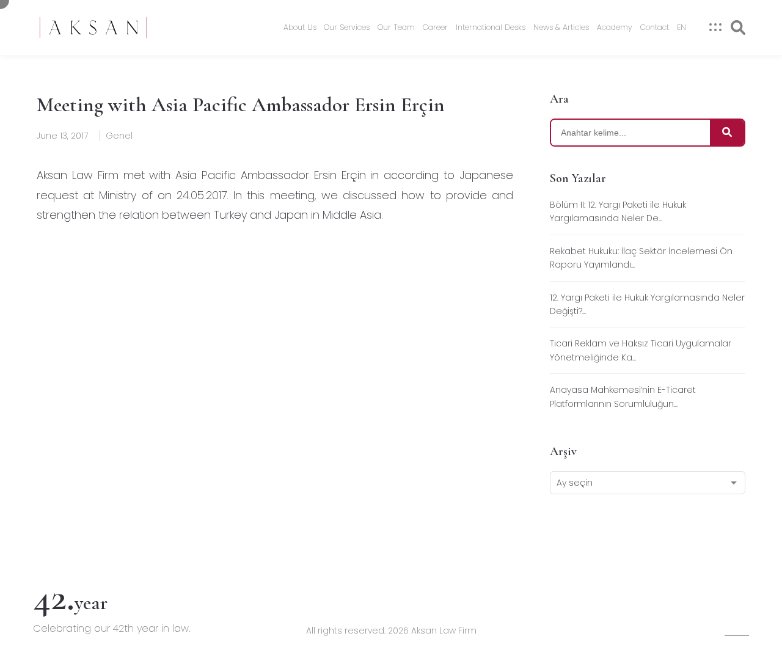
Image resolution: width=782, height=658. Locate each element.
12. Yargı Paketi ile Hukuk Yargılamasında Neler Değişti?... (647, 304)
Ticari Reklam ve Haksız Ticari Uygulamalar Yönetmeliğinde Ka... (640, 350)
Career (435, 27)
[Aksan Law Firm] (93, 27)
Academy (614, 27)
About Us (299, 27)
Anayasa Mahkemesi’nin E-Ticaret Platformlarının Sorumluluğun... (623, 396)
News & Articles (561, 27)
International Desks (490, 27)
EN (681, 27)
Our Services (347, 27)
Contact (654, 27)
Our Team (396, 27)
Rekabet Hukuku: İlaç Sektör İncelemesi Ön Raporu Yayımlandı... (641, 258)
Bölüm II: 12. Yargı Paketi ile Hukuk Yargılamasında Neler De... (618, 211)
